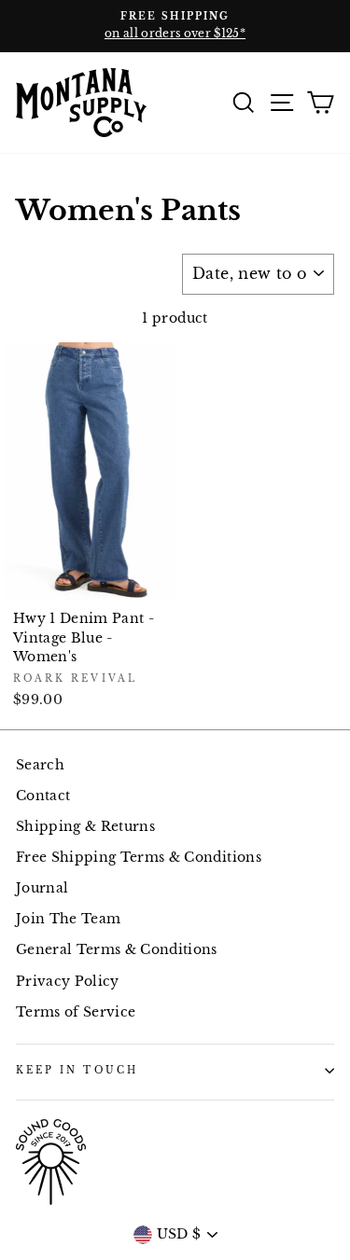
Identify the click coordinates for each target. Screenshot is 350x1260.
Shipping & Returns (85, 827)
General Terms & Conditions (116, 950)
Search (40, 765)
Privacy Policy (67, 982)
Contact (43, 796)
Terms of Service (75, 1012)
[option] (175, 26)
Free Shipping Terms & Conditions (138, 857)
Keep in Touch (77, 1070)
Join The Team (68, 919)
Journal (42, 888)
